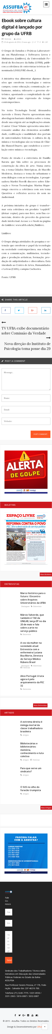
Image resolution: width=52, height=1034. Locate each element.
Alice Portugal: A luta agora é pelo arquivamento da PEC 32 (32, 680)
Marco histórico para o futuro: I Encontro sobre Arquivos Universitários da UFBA (33, 598)
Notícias (7, 39)
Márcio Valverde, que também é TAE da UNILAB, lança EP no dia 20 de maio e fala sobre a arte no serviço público (33, 623)
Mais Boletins (45, 574)
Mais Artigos (46, 807)
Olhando (41, 1026)
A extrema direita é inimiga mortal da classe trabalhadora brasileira (31, 726)
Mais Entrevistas (40, 705)
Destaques (25, 606)
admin (18, 39)
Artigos (26, 735)
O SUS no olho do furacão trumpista (30, 788)
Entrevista (37, 606)
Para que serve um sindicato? (30, 770)
